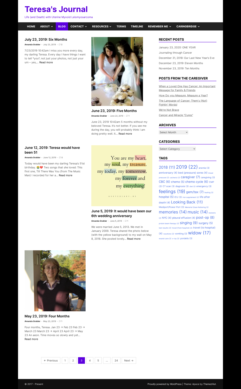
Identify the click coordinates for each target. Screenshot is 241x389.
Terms (121, 26)
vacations (168, 234)
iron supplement (191, 197)
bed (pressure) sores (193, 172)
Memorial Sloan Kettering (197, 207)
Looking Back (187, 202)
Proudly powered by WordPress (165, 384)
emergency (203, 186)
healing (208, 192)
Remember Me (161, 27)
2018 (167, 167)
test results (165, 228)
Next (128, 360)
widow (199, 233)
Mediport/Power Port (171, 207)
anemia (204, 168)
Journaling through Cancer (175, 52)
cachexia (175, 178)
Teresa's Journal (56, 9)
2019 (187, 167)
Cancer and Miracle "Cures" (176, 115)
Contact (80, 27)
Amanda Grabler (32, 44)
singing (189, 223)
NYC (166, 217)
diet (193, 186)
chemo (177, 181)
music (198, 211)
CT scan (169, 186)
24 (116, 360)
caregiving (208, 177)
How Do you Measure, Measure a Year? (183, 95)
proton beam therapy (169, 223)
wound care (165, 239)
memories (173, 211)
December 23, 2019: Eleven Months (181, 63)
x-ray (175, 239)
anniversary (168, 172)
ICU (178, 197)
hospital (166, 197)
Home (31, 26)
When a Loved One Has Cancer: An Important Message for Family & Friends (187, 88)
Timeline (137, 26)
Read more (46, 62)
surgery (206, 223)
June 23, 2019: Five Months (114, 111)
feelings (172, 191)
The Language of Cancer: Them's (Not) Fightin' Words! (183, 102)
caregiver (190, 177)
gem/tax (195, 192)
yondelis (186, 238)
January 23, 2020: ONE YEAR (177, 47)
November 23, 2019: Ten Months (179, 68)
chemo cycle (196, 181)
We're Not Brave (169, 109)
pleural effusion (183, 217)
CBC (164, 181)
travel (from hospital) (182, 228)
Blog (62, 26)
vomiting (181, 233)
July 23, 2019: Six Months (46, 39)
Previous (51, 360)
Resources (103, 27)
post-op (205, 217)
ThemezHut (209, 384)
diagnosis (182, 186)
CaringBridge (189, 27)
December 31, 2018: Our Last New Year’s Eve (186, 58)
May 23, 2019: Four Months (47, 316)
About (48, 27)
